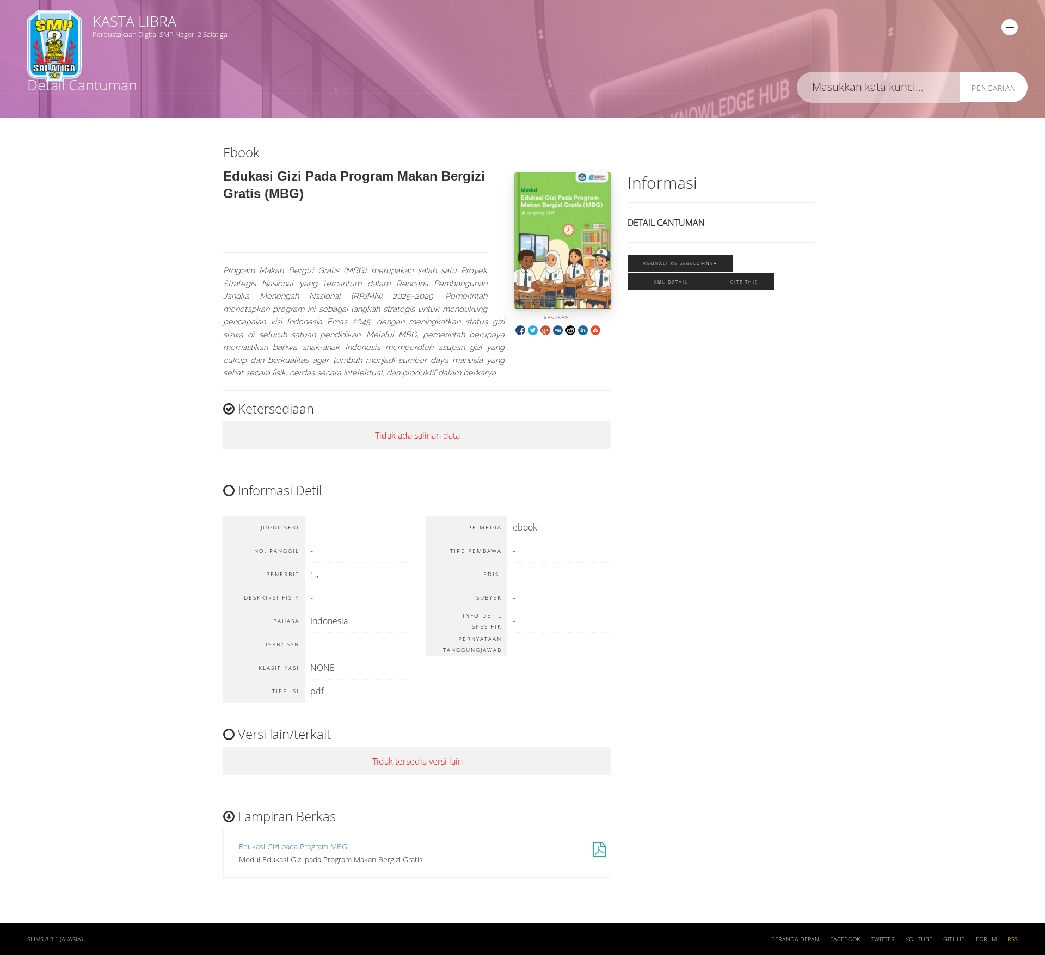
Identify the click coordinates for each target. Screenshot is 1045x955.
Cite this (744, 282)
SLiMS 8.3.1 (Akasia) (55, 939)
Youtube (919, 939)
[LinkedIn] (583, 329)
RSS (1012, 939)
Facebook (845, 939)
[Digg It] (558, 329)
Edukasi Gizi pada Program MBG (293, 846)
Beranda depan (795, 939)
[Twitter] (533, 329)
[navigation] (1009, 27)
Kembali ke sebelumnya (680, 263)
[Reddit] (570, 329)
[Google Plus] (545, 329)
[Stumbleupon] (595, 329)
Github (954, 939)
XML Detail (671, 282)
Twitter (883, 939)
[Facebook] (520, 329)
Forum (986, 939)
